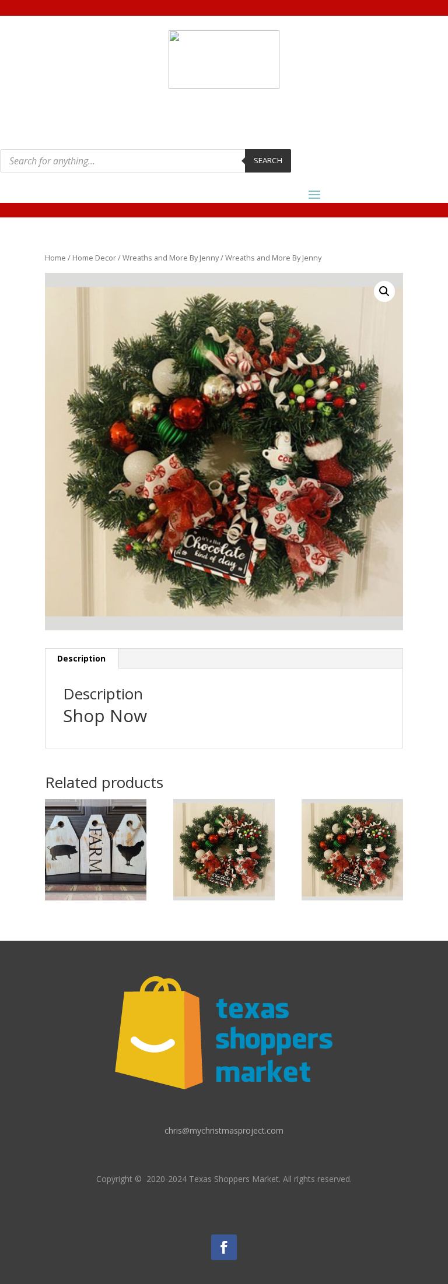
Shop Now (105, 715)
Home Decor (94, 257)
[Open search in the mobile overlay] (145, 161)
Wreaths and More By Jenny (171, 257)
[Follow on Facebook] (224, 1247)
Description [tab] (81, 658)
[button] (384, 291)
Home (55, 257)
